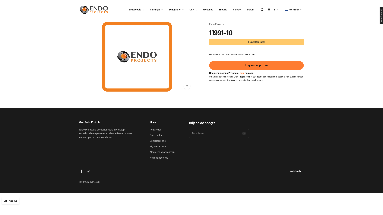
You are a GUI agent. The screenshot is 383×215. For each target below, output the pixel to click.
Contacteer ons (158, 140)
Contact (237, 9)
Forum (250, 9)
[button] (294, 9)
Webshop (208, 9)
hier (242, 73)
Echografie (175, 9)
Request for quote (256, 42)
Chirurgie (155, 9)
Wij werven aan (158, 146)
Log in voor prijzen (256, 65)
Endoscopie (135, 9)
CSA (192, 9)
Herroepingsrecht (159, 157)
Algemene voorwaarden (162, 152)
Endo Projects (216, 24)
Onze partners (157, 135)
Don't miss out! (10, 201)
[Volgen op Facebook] (81, 171)
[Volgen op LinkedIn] (89, 171)
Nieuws (223, 9)
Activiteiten (155, 129)
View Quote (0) (381, 15)
